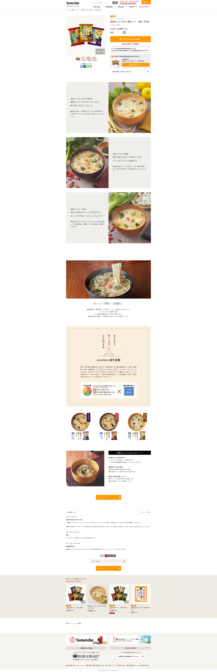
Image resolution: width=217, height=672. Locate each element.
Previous (68, 35)
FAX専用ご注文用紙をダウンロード (128, 656)
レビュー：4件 (115, 25)
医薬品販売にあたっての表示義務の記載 (138, 665)
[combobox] (101, 2)
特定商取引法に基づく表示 (101, 665)
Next (104, 35)
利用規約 (90, 665)
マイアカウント (145, 7)
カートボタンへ (102, 497)
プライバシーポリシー (79, 665)
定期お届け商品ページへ (135, 65)
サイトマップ (113, 665)
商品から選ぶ (97, 7)
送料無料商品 (109, 7)
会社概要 (70, 665)
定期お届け (121, 7)
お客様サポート (133, 7)
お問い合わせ (123, 665)
